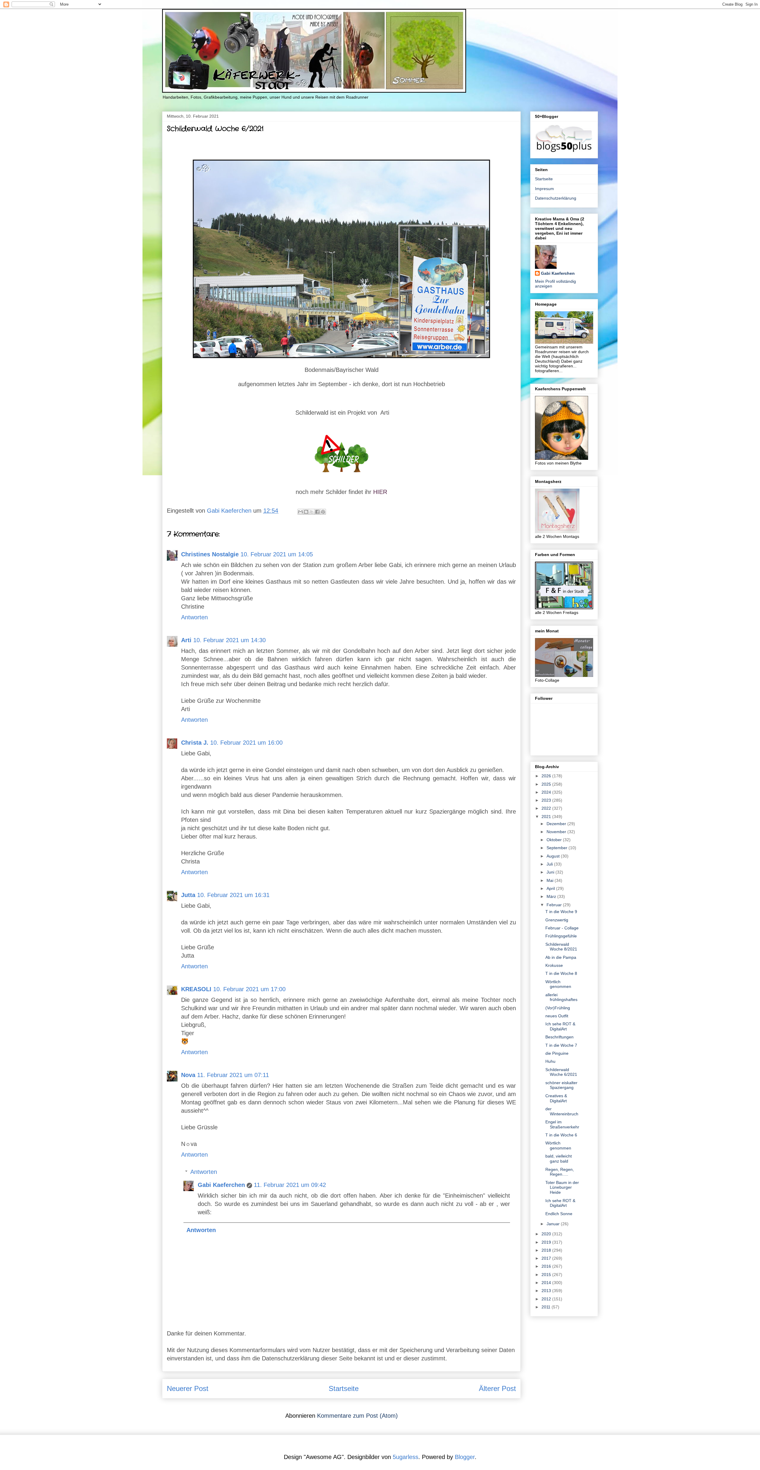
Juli (550, 864)
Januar (554, 1223)
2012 (547, 1299)
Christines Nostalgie (210, 554)
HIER (380, 492)
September (558, 847)
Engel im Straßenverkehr (562, 1124)
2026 (547, 775)
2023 (547, 800)
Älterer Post (497, 1388)
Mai (551, 880)
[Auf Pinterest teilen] (323, 512)
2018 (547, 1250)
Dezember (557, 823)
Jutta (188, 895)
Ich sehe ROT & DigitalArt (560, 1026)
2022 (547, 808)
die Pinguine (557, 1053)
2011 (547, 1307)
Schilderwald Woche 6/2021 (561, 1072)
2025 (547, 784)
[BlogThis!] (306, 512)
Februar (555, 904)
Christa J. (194, 742)
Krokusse (554, 965)
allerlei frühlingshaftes (561, 997)
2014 (547, 1282)
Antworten (194, 617)
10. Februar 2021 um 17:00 (249, 989)
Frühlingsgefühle (561, 936)
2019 (547, 1242)
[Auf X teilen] (312, 512)
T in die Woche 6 (561, 1135)
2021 (547, 816)
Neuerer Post (187, 1388)
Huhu (550, 1061)
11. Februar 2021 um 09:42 (290, 1185)
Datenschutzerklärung (555, 198)
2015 (547, 1274)
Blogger (465, 1457)
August (554, 856)
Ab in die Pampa (560, 957)
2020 (547, 1233)
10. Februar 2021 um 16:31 (233, 895)
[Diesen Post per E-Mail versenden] (300, 512)
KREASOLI (196, 989)
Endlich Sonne (558, 1213)
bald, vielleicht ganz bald (558, 1158)
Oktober (555, 839)
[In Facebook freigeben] (317, 512)
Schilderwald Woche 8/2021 (561, 947)
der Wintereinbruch (561, 1111)
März (552, 896)
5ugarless (405, 1457)
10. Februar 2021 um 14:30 (229, 640)
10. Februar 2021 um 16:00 (246, 742)
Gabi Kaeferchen (221, 1185)
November (557, 831)
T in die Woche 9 (561, 911)
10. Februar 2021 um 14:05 (276, 554)
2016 (547, 1266)
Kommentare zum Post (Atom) (357, 1415)
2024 (547, 792)
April (551, 888)
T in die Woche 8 (561, 973)
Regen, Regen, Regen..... (559, 1172)
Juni (551, 872)
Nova (188, 1075)
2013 (547, 1290)
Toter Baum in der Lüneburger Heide (562, 1187)
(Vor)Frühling (557, 1007)
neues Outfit (556, 1015)
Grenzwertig (556, 920)
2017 (547, 1258)
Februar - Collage (562, 928)
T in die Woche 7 (561, 1045)
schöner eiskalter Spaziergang (561, 1085)
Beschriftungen (559, 1037)
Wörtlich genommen (558, 984)
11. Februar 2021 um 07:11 (233, 1075)
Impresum (544, 188)
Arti (186, 640)
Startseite (344, 1388)
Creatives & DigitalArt (556, 1098)
